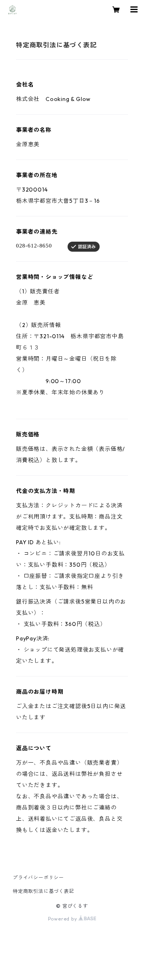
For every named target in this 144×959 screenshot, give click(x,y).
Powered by (63, 919)
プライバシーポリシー (38, 877)
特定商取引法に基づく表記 (43, 891)
